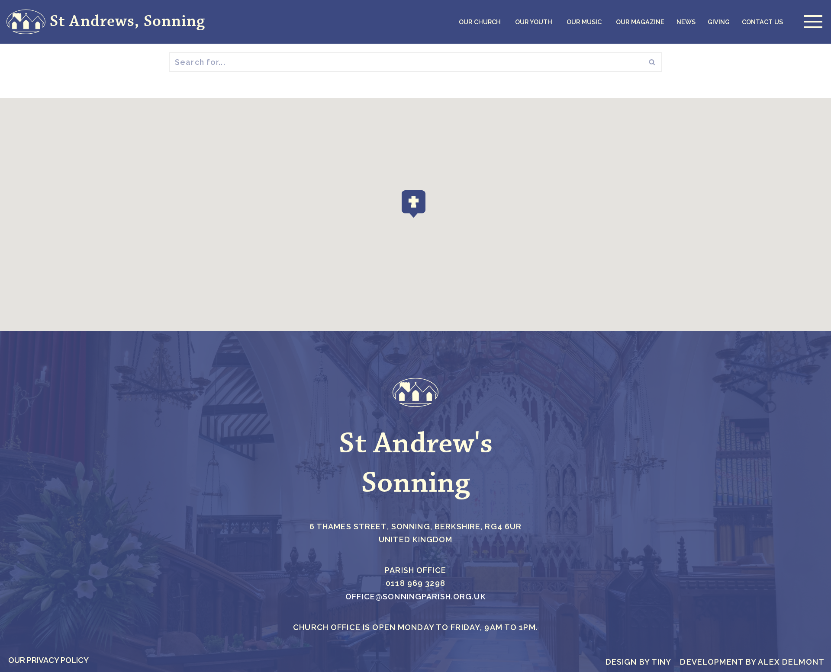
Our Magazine (640, 22)
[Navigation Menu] (811, 21)
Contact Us (762, 22)
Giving (719, 22)
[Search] (652, 62)
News (686, 22)
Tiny (661, 661)
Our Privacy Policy (48, 660)
